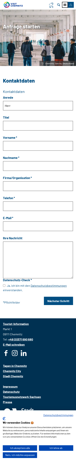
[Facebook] (6, 353)
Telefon (9, 198)
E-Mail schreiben (14, 344)
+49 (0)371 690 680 (20, 339)
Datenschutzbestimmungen (49, 285)
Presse (7, 402)
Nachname (11, 157)
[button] (71, 5)
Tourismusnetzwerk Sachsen (22, 397)
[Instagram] (15, 353)
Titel (6, 117)
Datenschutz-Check (17, 280)
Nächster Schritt (58, 301)
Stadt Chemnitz (13, 376)
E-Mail (8, 218)
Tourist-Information (16, 324)
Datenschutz (11, 391)
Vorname (10, 137)
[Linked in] (24, 353)
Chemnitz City (12, 371)
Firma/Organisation (17, 177)
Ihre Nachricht (12, 238)
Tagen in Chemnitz (15, 365)
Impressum (10, 386)
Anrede (8, 97)
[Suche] (59, 5)
